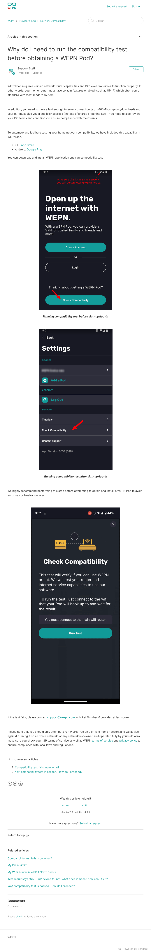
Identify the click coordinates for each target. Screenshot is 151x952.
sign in (19, 916)
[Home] (12, 8)
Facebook (10, 783)
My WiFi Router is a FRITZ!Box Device (32, 872)
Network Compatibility (53, 20)
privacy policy (128, 740)
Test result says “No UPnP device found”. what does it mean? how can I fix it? (58, 879)
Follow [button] (136, 69)
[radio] (66, 805)
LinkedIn (20, 783)
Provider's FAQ (27, 20)
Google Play (34, 149)
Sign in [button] (136, 6)
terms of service (102, 740)
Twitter (15, 783)
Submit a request (117, 6)
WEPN (11, 20)
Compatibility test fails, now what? (30, 858)
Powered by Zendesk (135, 948)
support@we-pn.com (61, 717)
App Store (27, 145)
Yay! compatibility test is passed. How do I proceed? (41, 886)
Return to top (16, 835)
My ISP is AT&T (17, 865)
